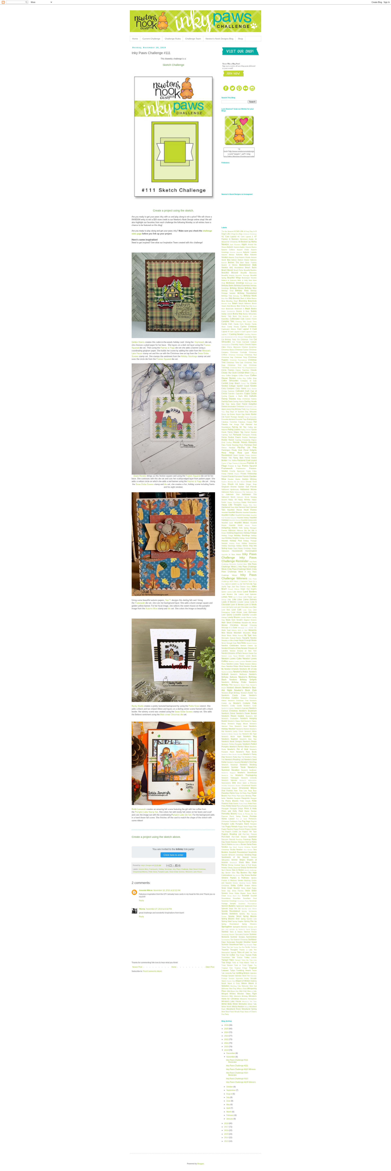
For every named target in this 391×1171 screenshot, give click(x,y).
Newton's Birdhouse (238, 674)
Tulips (232, 970)
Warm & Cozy (234, 983)
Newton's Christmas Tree (238, 700)
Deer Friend (241, 404)
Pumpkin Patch (242, 824)
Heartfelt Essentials (242, 515)
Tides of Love (243, 952)
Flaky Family (226, 445)
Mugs (254, 633)
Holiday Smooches (249, 543)
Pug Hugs (246, 821)
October (229, 1087)
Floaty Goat (237, 450)
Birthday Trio (238, 296)
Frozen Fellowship (249, 474)
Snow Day (225, 891)
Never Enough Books (248, 640)
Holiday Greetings (242, 535)
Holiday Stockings (189, 356)
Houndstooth (237, 551)
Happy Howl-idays (234, 502)
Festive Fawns (234, 437)
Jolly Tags (253, 584)
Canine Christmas (248, 327)
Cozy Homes (252, 388)
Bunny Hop (237, 314)
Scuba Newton (236, 850)
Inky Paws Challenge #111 (237, 1066)
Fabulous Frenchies (229, 422)
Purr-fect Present (250, 834)
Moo (223, 633)
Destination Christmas (236, 406)
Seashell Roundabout (238, 852)
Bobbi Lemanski (139, 809)
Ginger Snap (251, 484)
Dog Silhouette (251, 412)
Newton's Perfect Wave (239, 747)
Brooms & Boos (242, 311)
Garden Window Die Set (230, 482)
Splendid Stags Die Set (230, 908)
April (228, 1108)
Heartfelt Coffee (228, 515)
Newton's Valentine (229, 780)
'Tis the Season (227, 231)
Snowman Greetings (229, 901)
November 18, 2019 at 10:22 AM (166, 890)
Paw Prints (232, 796)
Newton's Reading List (234, 759)
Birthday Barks (227, 285)
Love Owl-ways (250, 612)
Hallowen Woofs (243, 497)
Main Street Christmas (197, 869)
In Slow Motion (235, 554)
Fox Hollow (232, 460)
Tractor (239, 957)
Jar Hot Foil (244, 584)
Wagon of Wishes (243, 981)
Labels (229, 592)
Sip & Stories (226, 870)
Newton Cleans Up (248, 646)
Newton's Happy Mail (236, 721)
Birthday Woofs (250, 296)
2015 (226, 1134)
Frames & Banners (239, 463)
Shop (240, 38)
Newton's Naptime (229, 739)
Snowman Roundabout (247, 903)
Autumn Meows (227, 255)
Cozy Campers (227, 388)
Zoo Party (225, 1014)
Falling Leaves (234, 429)
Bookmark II (239, 309)
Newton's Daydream (248, 711)
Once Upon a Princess (247, 783)
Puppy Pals (252, 826)
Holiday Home (244, 538)
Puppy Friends (231, 826)
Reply (141, 901)
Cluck (234, 373)
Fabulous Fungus (245, 422)
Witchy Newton (238, 1006)
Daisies (254, 399)
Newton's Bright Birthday (230, 693)
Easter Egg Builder (243, 414)
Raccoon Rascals (228, 839)
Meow (254, 622)
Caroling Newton (236, 334)
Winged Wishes (228, 994)
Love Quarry (226, 615)
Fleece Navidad (228, 447)
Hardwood (225, 507)
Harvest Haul (244, 507)
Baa (228, 260)
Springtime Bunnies (240, 927)
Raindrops (247, 839)
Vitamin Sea (231, 981)
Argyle (244, 244)
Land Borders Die (229, 594)
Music (223, 635)
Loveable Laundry (241, 615)
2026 (226, 1025)
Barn (242, 262)
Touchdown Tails (228, 957)
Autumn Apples (239, 247)
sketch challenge (251, 870)
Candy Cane (252, 321)
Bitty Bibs (224, 298)
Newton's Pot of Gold (237, 749)
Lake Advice (237, 592)
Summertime (251, 937)
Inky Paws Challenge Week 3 (240, 569)
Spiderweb (240, 906)
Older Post (210, 967)
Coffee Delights (232, 375)
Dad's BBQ (243, 396)
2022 (226, 1039)
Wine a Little (252, 991)
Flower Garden (238, 455)
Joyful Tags (226, 586)
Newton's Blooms (234, 688)
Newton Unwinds (231, 669)
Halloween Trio (249, 494)
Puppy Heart (243, 826)
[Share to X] (173, 865)
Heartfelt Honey (234, 520)
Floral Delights (250, 450)
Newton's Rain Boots (246, 752)
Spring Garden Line (249, 919)
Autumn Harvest (236, 252)
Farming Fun (226, 435)
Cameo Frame (251, 319)
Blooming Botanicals (248, 301)
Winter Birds (226, 1004)
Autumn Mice (152, 608)
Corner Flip (245, 383)
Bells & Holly (243, 280)
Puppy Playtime (227, 829)
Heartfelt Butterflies (250, 512)
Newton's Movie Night (231, 736)
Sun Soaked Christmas (239, 939)
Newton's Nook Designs (231, 741)
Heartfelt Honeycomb (249, 520)
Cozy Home (241, 388)
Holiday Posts (234, 543)
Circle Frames (227, 370)
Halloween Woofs (228, 497)
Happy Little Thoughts (231, 505)
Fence (224, 437)
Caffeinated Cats (237, 319)
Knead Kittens (233, 589)
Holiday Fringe (227, 535)
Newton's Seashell (234, 762)
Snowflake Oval (250, 898)
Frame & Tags (226, 463)
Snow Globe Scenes (145, 484)
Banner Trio (233, 262)
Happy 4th (232, 500)
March (229, 1112)
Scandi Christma (244, 847)
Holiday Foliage (250, 533)
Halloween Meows (248, 489)
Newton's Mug (250, 736)
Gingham (225, 487)
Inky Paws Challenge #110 (237, 1079)
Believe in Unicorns (229, 280)
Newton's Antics (240, 671)
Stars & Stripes (236, 932)
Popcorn (224, 816)
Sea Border (248, 849)
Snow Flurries (237, 891)
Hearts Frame (251, 525)
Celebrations (225, 344)
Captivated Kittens (228, 329)
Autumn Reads (244, 257)
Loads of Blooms (228, 602)
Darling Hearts (238, 401)
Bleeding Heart (232, 301)
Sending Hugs (250, 855)
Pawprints (245, 798)
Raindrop (239, 839)
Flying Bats (238, 458)
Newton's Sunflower (249, 770)
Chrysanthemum (251, 367)
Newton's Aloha (226, 672)
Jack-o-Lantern (231, 584)
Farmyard (237, 435)
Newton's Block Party (241, 685)
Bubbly (254, 311)
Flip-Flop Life (244, 447)
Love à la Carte (227, 607)
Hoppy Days (232, 548)
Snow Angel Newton (230, 888)
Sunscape (231, 942)
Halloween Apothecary (230, 489)
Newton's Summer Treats (233, 767)
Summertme (225, 939)
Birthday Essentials (242, 285)
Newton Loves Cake (231, 658)
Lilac (229, 599)
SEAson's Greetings (235, 855)
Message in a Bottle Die (247, 627)
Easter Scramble (251, 417)
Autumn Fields (243, 250)
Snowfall (245, 896)
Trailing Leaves (250, 957)
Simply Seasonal (234, 868)
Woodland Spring (249, 1009)
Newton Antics (252, 643)
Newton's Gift (251, 716)
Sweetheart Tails (236, 944)
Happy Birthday (244, 500)
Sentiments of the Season (235, 857)
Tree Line (253, 960)
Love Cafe (236, 610)
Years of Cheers (251, 1012)
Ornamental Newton (249, 785)
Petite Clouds (245, 801)
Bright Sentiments (228, 311)
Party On (238, 793)
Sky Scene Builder (249, 875)
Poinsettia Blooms (229, 814)
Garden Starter (234, 479)
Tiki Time (253, 952)
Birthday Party (241, 291)
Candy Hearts (233, 327)
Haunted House (234, 510)
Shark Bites (244, 862)
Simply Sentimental (249, 868)
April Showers (235, 244)
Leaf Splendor (251, 594)
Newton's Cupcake (241, 708)
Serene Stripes (238, 860)
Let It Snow (237, 597)
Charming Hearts (237, 344)
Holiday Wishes (242, 546)
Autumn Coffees (228, 250)
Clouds (254, 370)
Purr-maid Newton (239, 837)
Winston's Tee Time (249, 1001)
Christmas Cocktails (238, 352)
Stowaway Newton (228, 934)
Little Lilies (237, 599)
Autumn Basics (251, 247)
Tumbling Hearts (243, 970)
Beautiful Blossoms (249, 273)
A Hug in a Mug (236, 234)
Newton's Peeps (250, 741)
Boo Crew (241, 306)
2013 (226, 1141)
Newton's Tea (227, 775)
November (231, 1057)
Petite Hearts (233, 803)
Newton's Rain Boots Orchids (232, 754)
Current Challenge (151, 38)
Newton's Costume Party (245, 703)
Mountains (247, 633)
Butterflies (225, 319)
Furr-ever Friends (241, 476)
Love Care (247, 610)
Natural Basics (235, 638)
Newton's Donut (228, 713)
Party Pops (247, 793)
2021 (226, 1043)
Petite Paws (243, 803)
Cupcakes (239, 393)
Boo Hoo (249, 306)
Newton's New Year (248, 739)
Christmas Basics (228, 350)
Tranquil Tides (227, 960)
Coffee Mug (241, 378)
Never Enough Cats (228, 643)
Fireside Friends (240, 442)
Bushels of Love (250, 316)
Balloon (234, 260)
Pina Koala (253, 806)
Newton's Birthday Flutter (233, 682)
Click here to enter (173, 855)
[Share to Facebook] (176, 865)
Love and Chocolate (240, 607)
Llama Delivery (250, 599)
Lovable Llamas (243, 602)
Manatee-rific (246, 622)
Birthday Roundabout (247, 293)
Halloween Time (233, 494)
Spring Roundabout (230, 924)
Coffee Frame (244, 375)
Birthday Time (226, 296)
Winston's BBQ (227, 996)
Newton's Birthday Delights (243, 680)
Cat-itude (245, 342)
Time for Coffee (228, 955)
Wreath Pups (239, 1012)
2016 (226, 1130)
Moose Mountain (234, 633)
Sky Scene (237, 875)
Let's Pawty (247, 597)
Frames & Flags (168, 348)
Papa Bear (252, 791)
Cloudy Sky (226, 373)
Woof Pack (230, 1012)
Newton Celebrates (230, 646)
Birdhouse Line (251, 283)
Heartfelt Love (227, 523)
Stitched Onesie (250, 932)
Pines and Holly (229, 811)
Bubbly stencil (226, 314)
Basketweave (244, 265)
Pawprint (237, 798)
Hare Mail (234, 507)
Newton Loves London (237, 661)
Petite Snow (194, 706)
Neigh (236, 640)
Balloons (253, 260)
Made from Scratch (234, 620)
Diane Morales (140, 476)
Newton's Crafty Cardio (231, 706)
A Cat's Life (238, 231)
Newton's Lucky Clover (234, 731)
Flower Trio (226, 458)
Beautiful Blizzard (229, 273)
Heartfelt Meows (241, 523)
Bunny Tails (226, 316)
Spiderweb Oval (251, 906)
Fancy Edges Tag (235, 432)
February (230, 1115)
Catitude (253, 342)
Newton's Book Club (245, 690)
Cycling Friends (227, 396)
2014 (226, 1137)
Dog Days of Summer (235, 412)
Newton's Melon (250, 731)
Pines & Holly (250, 808)
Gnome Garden (237, 487)
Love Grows (236, 612)
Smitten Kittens (251, 885)
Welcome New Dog (228, 988)
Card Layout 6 (246, 332)
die (165, 484)
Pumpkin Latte (163, 872)
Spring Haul (226, 921)
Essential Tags (241, 419)
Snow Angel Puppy (249, 888)
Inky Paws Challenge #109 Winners (241, 1082)
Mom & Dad (242, 630)
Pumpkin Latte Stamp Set (146, 812)
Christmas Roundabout (238, 360)
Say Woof (233, 847)
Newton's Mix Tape (249, 734)
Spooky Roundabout (230, 911)
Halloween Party (227, 492)
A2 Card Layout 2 (245, 236)
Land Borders (250, 591)
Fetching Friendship (242, 440)
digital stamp (226, 409)
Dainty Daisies (228, 398)
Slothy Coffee (237, 885)
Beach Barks (251, 267)
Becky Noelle (137, 706)
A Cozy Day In (249, 231)
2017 (226, 1127)
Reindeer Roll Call (244, 842)
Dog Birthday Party (238, 409)
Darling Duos (227, 401)
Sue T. (168, 600)
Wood (247, 1006)
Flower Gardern (251, 455)
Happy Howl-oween (249, 502)
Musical (240, 635)
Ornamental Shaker (229, 788)
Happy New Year (250, 505)
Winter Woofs (226, 1006)
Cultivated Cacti (242, 391)
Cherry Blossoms (234, 347)
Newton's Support (228, 773)
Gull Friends (251, 487)
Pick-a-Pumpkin (242, 806)
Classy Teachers (242, 370)
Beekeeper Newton (249, 278)
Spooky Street (234, 916)
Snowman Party (243, 901)
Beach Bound (227, 270)
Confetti (224, 383)
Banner (224, 262)
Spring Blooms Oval (230, 919)
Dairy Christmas (243, 399)
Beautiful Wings (234, 278)
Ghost (243, 482)
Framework (200, 342)
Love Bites (253, 607)
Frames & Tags (234, 466)
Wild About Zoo (232, 991)
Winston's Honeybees (248, 999)
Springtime (226, 926)
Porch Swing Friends (239, 816)
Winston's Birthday (241, 996)
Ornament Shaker (234, 785)
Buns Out (237, 316)
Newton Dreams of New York (243, 651)
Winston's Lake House (193, 872)
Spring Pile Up (250, 921)
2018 (226, 1123)
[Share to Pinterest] (179, 865)
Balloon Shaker (243, 260)
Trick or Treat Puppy (243, 965)
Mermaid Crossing (249, 625)
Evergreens (252, 419)
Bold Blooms (231, 306)
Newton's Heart (241, 726)
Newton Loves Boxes (248, 656)
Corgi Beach (234, 383)
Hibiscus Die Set (243, 530)
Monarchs (252, 630)
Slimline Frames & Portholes (235, 878)
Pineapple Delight (236, 808)
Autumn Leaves (250, 252)
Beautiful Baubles (250, 270)
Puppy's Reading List (231, 834)
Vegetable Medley (242, 978)
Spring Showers (249, 924)
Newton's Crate (250, 706)
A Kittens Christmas (250, 234)
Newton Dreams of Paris (231, 653)
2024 (226, 1032)
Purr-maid (225, 837)
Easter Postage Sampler (234, 417)
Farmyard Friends (249, 435)
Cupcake (231, 393)
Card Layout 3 (244, 329)
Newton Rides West (234, 666)
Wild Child (243, 991)
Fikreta (142, 909)
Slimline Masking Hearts (242, 883)
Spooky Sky (244, 914)
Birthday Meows (237, 288)
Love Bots (225, 610)
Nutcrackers (226, 783)
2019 (226, 1050)
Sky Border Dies (228, 873)
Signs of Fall (246, 865)
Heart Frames (250, 510)
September (231, 1090)
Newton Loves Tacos (235, 664)
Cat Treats (236, 342)
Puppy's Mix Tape (249, 831)
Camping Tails (240, 321)
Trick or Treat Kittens (240, 962)
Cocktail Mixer (243, 373)
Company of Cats (248, 381)
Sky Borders (241, 873)
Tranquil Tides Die (241, 960)
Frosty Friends (227, 474)
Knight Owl (245, 589)
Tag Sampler (247, 944)
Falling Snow (245, 429)
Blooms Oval (226, 303)
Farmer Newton (250, 432)
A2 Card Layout (228, 236)
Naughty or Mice (227, 640)
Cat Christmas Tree (245, 339)
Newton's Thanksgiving (246, 775)
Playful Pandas (250, 811)
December (231, 1053)
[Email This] (167, 865)
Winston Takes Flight (247, 994)
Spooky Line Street (249, 908)
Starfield (224, 932)
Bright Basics (251, 309)
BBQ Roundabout (236, 267)
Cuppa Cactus (250, 393)
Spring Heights (237, 921)
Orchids (224, 785)
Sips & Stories (238, 870)
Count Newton (250, 386)
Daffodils (253, 396)
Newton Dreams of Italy (231, 648)
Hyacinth (224, 554)
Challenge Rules (173, 38)
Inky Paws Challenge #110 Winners (241, 1069)
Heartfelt (224, 512)
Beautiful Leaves (227, 275)
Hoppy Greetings (244, 548)
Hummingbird (251, 551)
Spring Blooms (250, 916)
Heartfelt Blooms (235, 512)
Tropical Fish (227, 968)
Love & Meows (237, 604)
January (230, 1119)
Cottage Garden (236, 386)
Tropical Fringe (240, 968)
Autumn (230, 247)
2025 (226, 1029)
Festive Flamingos (249, 437)
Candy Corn (226, 324)
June (228, 1101)
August (229, 1094)
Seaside (224, 855)
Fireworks (252, 442)
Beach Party (238, 270)
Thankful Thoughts (229, 950)
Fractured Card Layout (247, 460)
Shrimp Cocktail (234, 865)
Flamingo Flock (238, 445)
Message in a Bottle (229, 627)
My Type (248, 635)
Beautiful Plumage (242, 275)
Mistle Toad (225, 630)
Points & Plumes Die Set (247, 814)
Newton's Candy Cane (233, 695)
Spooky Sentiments (249, 911)
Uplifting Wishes (243, 973)
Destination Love (251, 406)
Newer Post (137, 967)
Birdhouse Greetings (235, 283)
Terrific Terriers (251, 947)
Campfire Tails (227, 321)
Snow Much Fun (234, 896)
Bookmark (230, 309)
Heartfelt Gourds (230, 518)
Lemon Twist (226, 597)
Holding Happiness (235, 533)
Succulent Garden (242, 934)
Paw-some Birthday (244, 796)
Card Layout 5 (235, 332)
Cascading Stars (250, 337)
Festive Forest (227, 440)
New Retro (241, 643)
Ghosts (231, 484)
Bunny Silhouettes (250, 314)
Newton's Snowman (229, 765)
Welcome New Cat (249, 986)
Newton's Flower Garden (232, 716)
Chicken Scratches (249, 347)
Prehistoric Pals (235, 821)
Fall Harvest (246, 424)
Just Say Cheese (239, 586)
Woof (223, 1012)
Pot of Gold (241, 819)
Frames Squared (164, 359)
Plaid (241, 811)
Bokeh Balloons (245, 303)
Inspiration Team (246, 581)
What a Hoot (242, 988)
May (228, 1105)
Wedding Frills (235, 986)
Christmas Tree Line (237, 365)
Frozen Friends (227, 476)
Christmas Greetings (235, 355)
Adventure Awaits (247, 239)
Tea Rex (242, 947)
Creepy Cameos (227, 391)
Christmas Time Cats (235, 362)
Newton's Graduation (229, 718)
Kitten (249, 586)
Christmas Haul (251, 355)
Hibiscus (232, 530)
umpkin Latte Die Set (182, 815)
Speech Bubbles (228, 906)
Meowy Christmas (229, 625)
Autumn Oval (233, 257)
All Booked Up (244, 242)
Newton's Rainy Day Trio (234, 757)
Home (135, 38)
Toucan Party (251, 955)
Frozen (236, 474)
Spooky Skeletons (229, 914)
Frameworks (241, 468)
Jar (238, 584)
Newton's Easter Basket (246, 713)
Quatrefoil (252, 837)
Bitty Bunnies (234, 298)
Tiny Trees (240, 955)
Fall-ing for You (239, 427)
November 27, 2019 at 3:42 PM (159, 909)
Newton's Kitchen (242, 729)
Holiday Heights (232, 538)
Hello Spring (244, 528)
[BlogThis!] (170, 865)
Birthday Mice (251, 288)
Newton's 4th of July (248, 669)
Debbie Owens (138, 342)
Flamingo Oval (250, 445)
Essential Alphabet (228, 419)
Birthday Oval (227, 290)
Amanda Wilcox (146, 890)
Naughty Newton (249, 638)
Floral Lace (243, 453)
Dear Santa (230, 404)
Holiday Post (235, 541)
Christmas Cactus (241, 350)
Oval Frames (227, 791)
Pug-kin (254, 821)
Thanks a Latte (245, 950)
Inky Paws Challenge (180, 869)
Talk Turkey (234, 947)
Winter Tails (252, 1004)
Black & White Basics (248, 298)
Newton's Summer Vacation (239, 768)
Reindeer (234, 842)
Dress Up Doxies (228, 414)
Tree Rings (226, 963)
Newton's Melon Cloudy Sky (231, 734)
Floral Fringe (227, 453)
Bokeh (235, 303)
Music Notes (232, 635)
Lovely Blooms (234, 617)
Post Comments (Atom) (152, 971)
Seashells (252, 852)
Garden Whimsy (249, 479)
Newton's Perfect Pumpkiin (231, 744)
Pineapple (225, 808)
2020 (226, 1046)
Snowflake (237, 898)
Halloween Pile (240, 492)
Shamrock (233, 862)
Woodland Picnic (233, 1009)
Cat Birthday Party (228, 339)
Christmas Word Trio (237, 367)
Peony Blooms (231, 801)
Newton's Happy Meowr (238, 724)
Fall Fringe (234, 424)
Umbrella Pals (230, 973)
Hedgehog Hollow (229, 528)
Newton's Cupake (227, 708)
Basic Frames (251, 262)
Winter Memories (240, 1004)
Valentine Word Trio (242, 976)
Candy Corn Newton (242, 324)
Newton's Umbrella (249, 778)
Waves (244, 983)
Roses (243, 844)
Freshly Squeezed (237, 471)
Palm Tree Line (240, 791)
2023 (226, 1036)
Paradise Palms (228, 793)
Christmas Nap (227, 357)
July (228, 1097)
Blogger (200, 1164)
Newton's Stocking (248, 765)
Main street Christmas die (172, 714)
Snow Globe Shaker (237, 893)
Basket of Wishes (229, 265)
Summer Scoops (237, 937)
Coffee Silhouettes (229, 381)
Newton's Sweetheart (247, 773)
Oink (234, 783)
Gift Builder (240, 484)
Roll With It (236, 844)
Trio (255, 965)
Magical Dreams (250, 620)
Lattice (241, 594)
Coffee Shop (252, 378)
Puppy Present (239, 829)
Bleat (223, 301)
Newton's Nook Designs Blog (219, 38)
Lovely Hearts (246, 617)
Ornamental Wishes (140, 872)
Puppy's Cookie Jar (233, 831)
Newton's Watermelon (248, 780)
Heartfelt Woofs (236, 525)
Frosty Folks (251, 471)
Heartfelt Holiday (243, 518)
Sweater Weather (243, 942)
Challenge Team (193, 38)
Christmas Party (240, 357)
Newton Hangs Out (249, 653)
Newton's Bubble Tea (249, 693)
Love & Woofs (251, 604)
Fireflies (229, 442)
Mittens (234, 630)
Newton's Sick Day (249, 762)
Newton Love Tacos (229, 656)
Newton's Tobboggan (230, 778)
